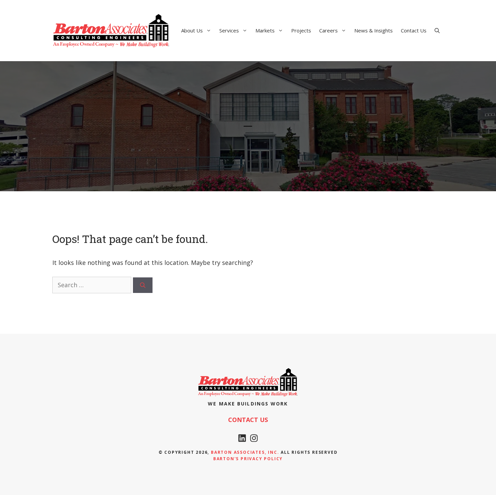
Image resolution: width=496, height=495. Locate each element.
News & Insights (373, 30)
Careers (328, 30)
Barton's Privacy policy (248, 459)
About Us (192, 30)
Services (229, 30)
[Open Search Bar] (437, 30)
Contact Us (413, 30)
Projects (301, 30)
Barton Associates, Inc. (245, 452)
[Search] (143, 285)
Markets (265, 30)
